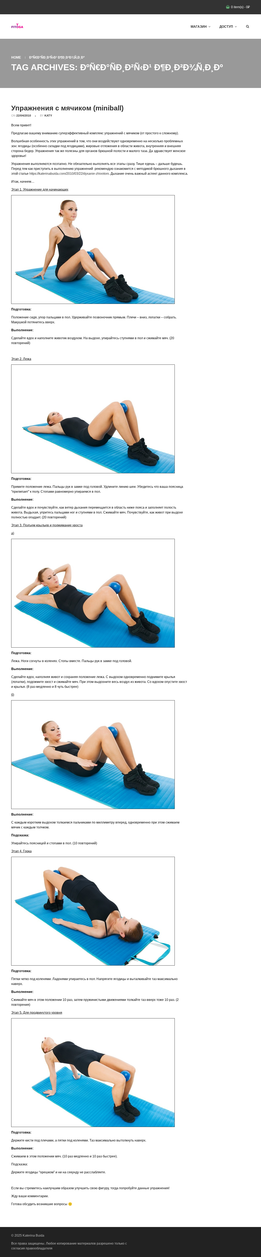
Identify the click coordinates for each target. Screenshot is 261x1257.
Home (16, 57)
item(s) (240, 7)
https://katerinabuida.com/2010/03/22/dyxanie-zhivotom (69, 173)
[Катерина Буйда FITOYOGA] (17, 26)
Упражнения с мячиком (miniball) (67, 108)
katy (48, 115)
